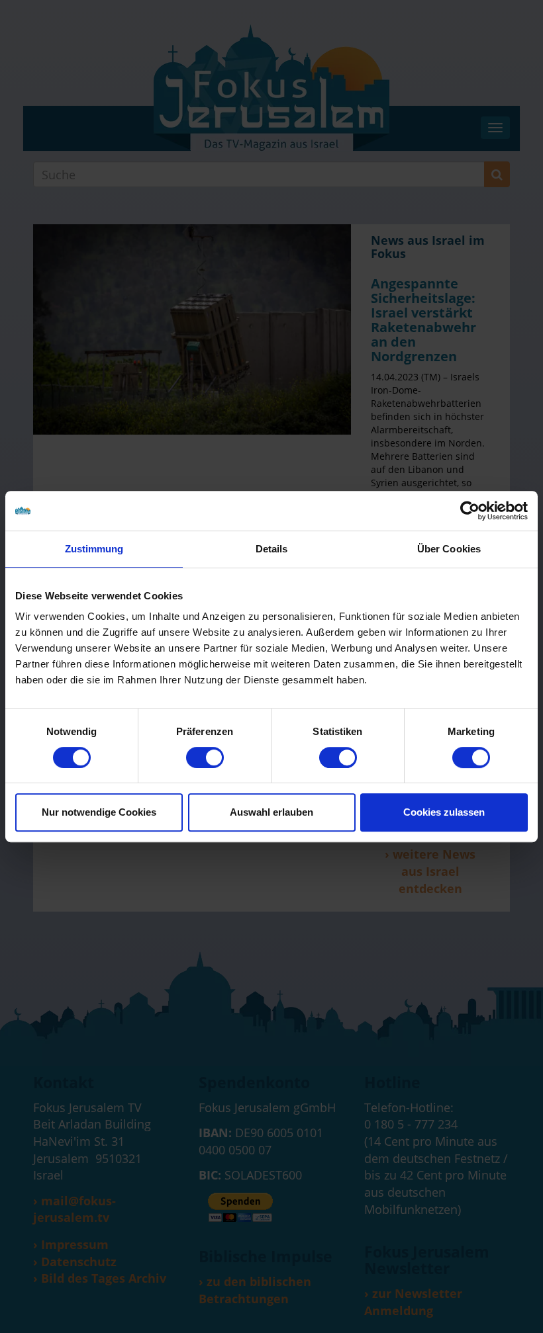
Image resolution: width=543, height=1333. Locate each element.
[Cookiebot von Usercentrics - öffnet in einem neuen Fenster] (470, 511)
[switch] (205, 757)
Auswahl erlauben (271, 812)
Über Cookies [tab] (449, 548)
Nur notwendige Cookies (99, 812)
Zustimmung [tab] (94, 548)
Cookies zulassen (444, 812)
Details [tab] (272, 548)
